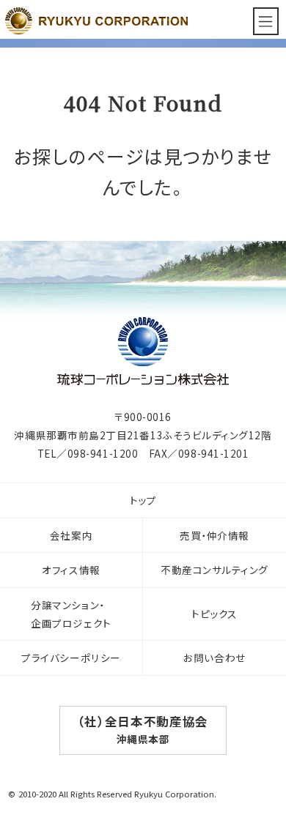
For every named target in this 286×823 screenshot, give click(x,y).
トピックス (214, 613)
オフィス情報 (71, 569)
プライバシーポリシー (70, 657)
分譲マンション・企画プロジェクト (71, 613)
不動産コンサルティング (214, 569)
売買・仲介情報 (214, 535)
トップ (143, 500)
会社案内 (71, 535)
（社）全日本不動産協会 (143, 729)
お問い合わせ (214, 657)
